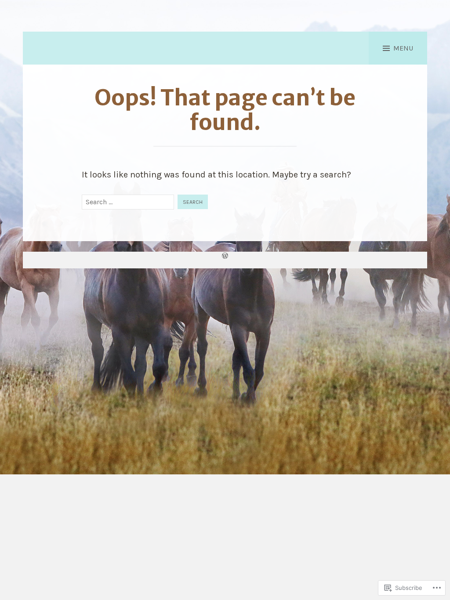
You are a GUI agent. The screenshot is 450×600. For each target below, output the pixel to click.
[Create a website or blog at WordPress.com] (225, 256)
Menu (403, 48)
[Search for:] (128, 202)
